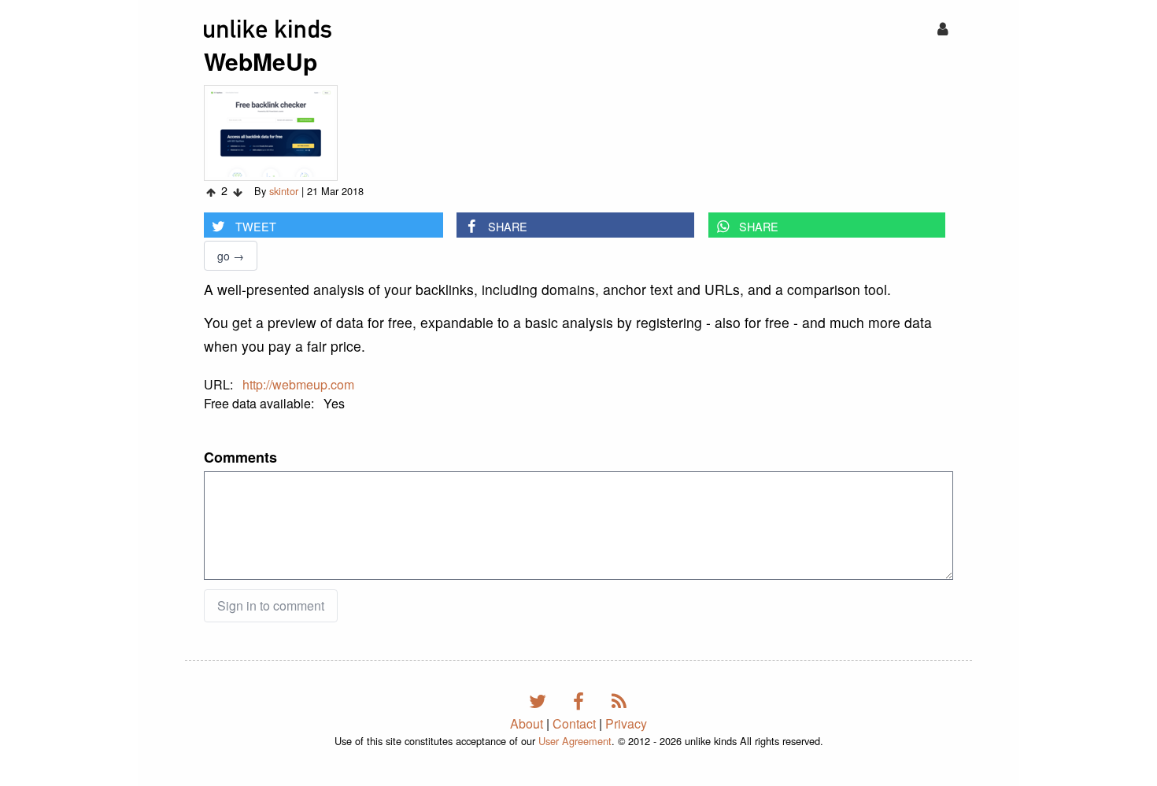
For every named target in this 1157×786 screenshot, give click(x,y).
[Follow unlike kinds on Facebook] (581, 700)
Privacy (626, 723)
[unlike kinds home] (267, 29)
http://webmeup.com (298, 384)
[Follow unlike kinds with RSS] (619, 700)
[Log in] (942, 28)
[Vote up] (211, 191)
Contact (574, 723)
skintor (283, 190)
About (526, 723)
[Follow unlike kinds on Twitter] (540, 700)
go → (230, 256)
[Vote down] (238, 191)
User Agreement (575, 740)
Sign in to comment (270, 605)
